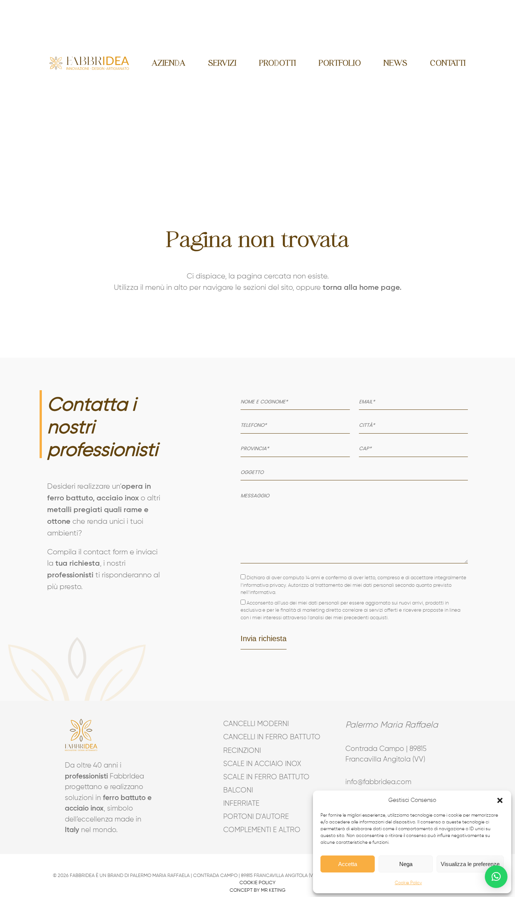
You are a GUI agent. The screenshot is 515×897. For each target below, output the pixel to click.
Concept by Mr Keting (257, 890)
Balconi (238, 790)
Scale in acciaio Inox (257, 764)
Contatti (448, 63)
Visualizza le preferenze (470, 864)
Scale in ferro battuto (257, 777)
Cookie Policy (408, 883)
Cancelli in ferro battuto (257, 737)
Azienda (168, 63)
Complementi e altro (257, 830)
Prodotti (277, 63)
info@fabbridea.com (378, 782)
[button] (500, 800)
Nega (405, 864)
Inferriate (241, 803)
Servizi (222, 63)
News (395, 63)
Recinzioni (242, 750)
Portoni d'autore (256, 816)
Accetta (347, 864)
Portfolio (340, 63)
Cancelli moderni (256, 724)
